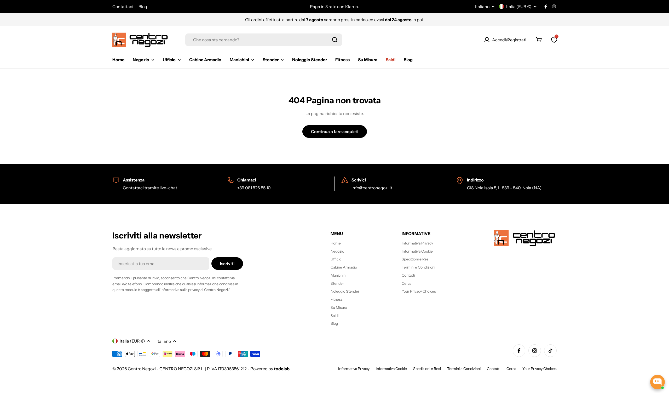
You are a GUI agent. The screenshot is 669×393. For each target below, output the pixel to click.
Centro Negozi (142, 368)
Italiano (482, 6)
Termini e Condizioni (464, 368)
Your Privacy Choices (539, 368)
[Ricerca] (335, 40)
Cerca (511, 368)
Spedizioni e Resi (427, 368)
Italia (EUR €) (519, 6)
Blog (143, 6)
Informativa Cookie (391, 368)
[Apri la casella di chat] (657, 382)
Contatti (493, 368)
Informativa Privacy (354, 368)
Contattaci (122, 6)
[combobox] (263, 39)
